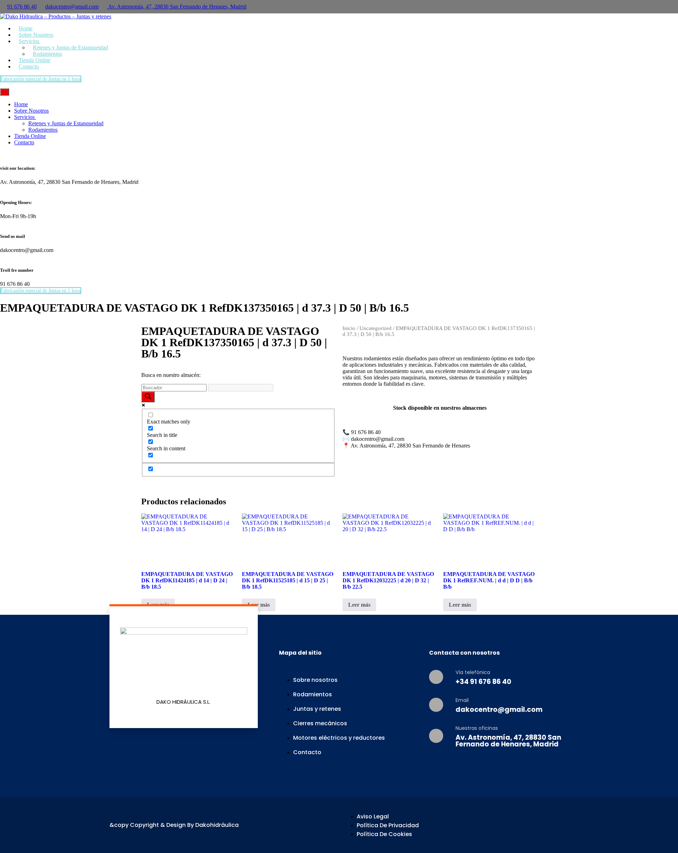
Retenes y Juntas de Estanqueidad (70, 47)
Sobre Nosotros (31, 111)
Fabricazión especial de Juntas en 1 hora (41, 79)
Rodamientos (43, 130)
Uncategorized (375, 328)
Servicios (25, 117)
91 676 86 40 (22, 7)
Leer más (259, 605)
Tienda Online (30, 136)
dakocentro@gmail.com (72, 7)
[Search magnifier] (148, 396)
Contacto (29, 67)
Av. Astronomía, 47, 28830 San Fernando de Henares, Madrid (176, 7)
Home (21, 104)
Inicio (349, 328)
